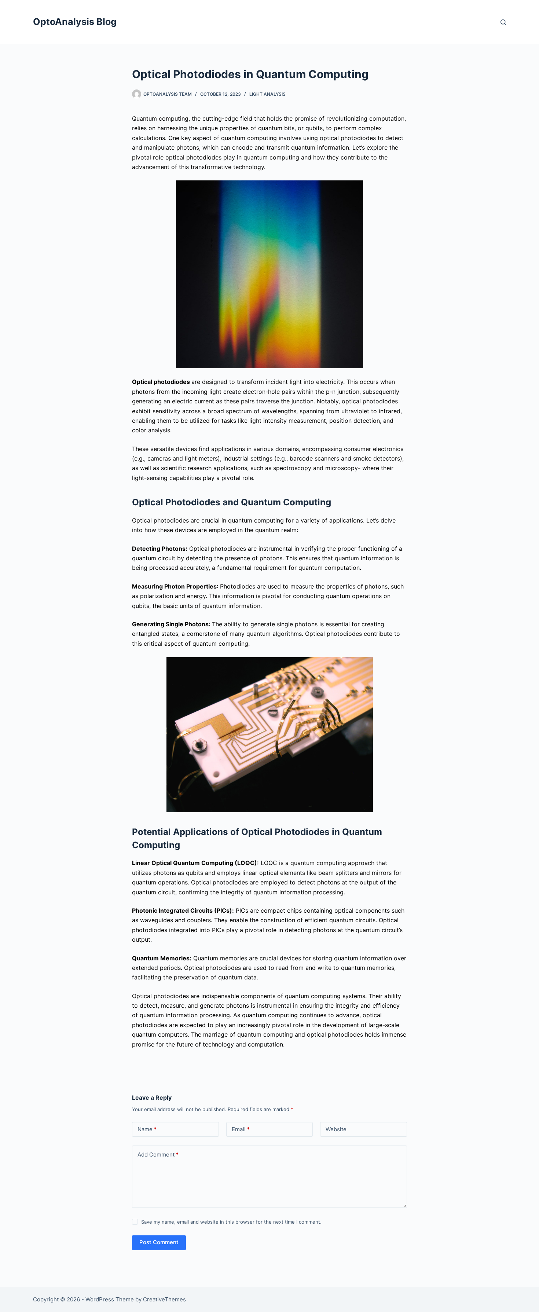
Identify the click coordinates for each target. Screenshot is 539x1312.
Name (147, 1129)
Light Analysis (267, 94)
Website (336, 1129)
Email (241, 1129)
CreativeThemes (164, 1299)
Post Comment (159, 1242)
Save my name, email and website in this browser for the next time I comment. (231, 1222)
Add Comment (158, 1154)
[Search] (503, 22)
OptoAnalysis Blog (75, 21)
